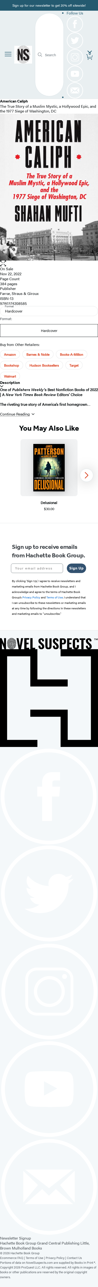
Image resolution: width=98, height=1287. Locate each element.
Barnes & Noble (37, 354)
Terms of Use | (36, 1257)
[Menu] (8, 54)
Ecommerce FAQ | (13, 1257)
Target (73, 365)
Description (10, 382)
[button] (49, 263)
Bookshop (11, 365)
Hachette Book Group (18, 1243)
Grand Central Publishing (58, 1243)
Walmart (10, 376)
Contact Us (74, 1257)
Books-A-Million (71, 354)
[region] (49, 475)
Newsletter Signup (15, 1238)
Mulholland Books (27, 1248)
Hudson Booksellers (44, 365)
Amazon (10, 354)
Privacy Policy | (56, 1257)
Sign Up (76, 568)
